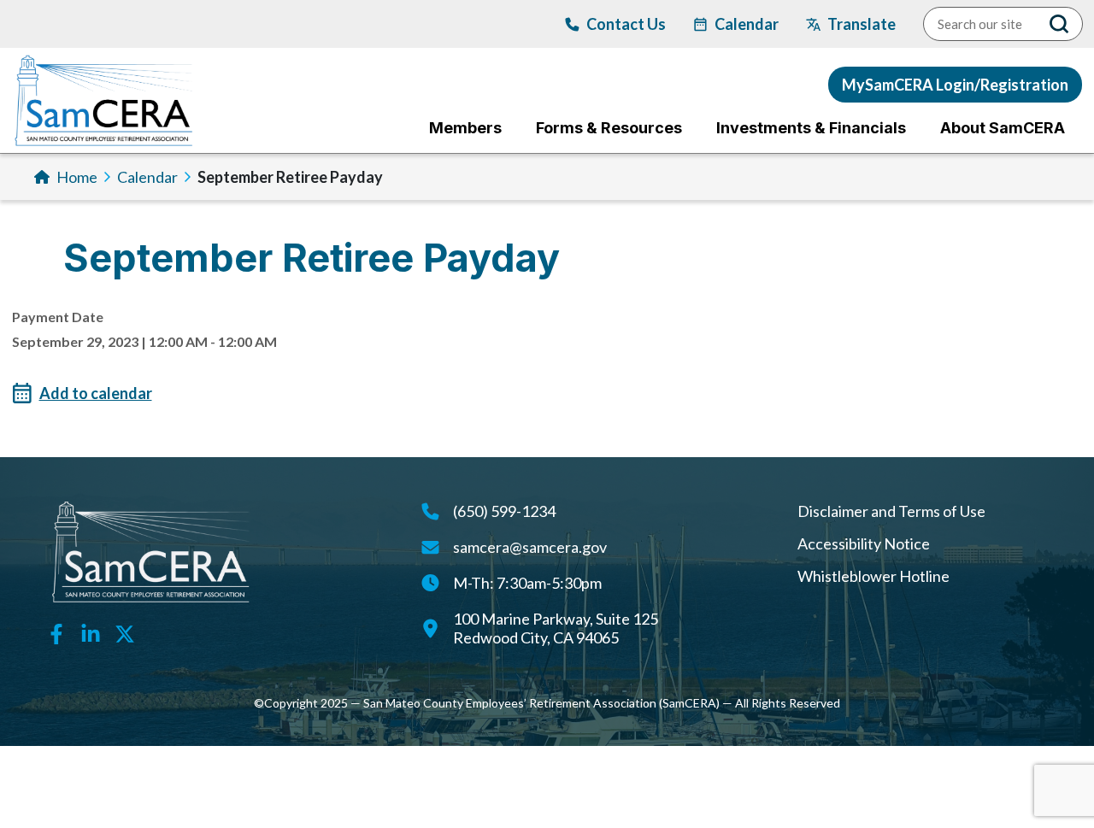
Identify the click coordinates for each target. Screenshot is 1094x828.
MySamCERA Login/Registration (955, 84)
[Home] (104, 100)
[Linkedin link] (90, 632)
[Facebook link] (56, 632)
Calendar (147, 176)
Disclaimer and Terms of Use (891, 511)
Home (76, 176)
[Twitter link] (125, 632)
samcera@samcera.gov (530, 546)
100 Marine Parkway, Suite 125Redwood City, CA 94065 (555, 628)
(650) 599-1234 (504, 511)
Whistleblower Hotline (873, 576)
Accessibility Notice (863, 543)
